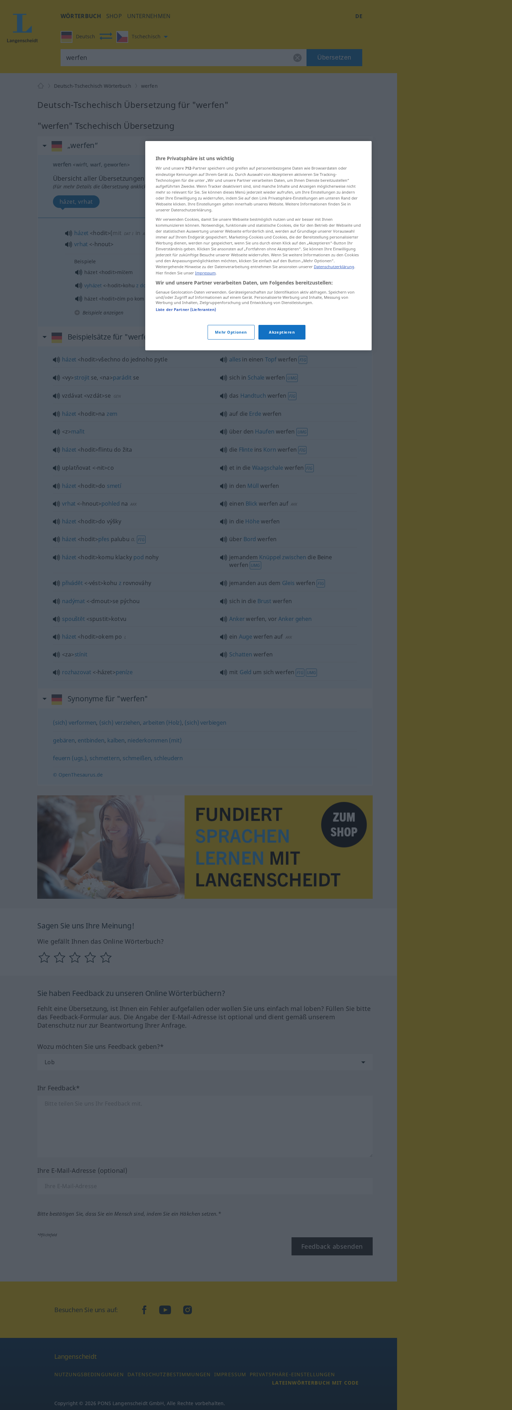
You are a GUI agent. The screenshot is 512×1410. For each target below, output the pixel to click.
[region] (258, 245)
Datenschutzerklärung (334, 266)
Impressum (205, 272)
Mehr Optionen (231, 332)
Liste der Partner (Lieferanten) (186, 309)
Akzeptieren (282, 332)
